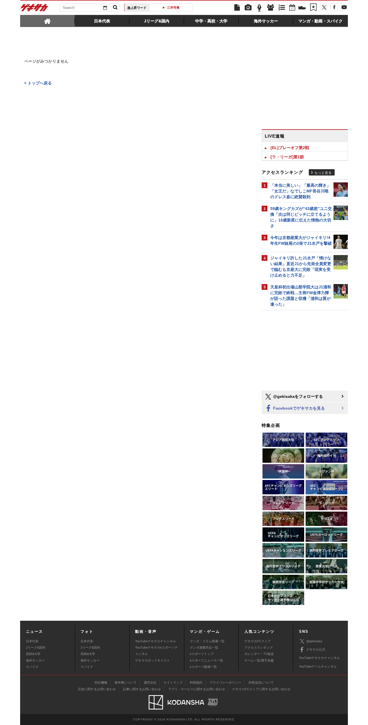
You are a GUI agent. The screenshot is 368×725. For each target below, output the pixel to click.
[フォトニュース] (248, 7)
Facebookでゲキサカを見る (298, 408)
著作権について (125, 682)
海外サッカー (35, 660)
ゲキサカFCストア (257, 641)
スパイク (32, 666)
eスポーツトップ (202, 653)
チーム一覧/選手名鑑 (259, 660)
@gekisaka (314, 641)
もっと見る (323, 172)
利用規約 (196, 682)
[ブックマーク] (313, 7)
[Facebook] (334, 7)
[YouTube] (344, 7)
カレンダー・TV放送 (259, 653)
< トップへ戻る (38, 83)
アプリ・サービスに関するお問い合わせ (196, 689)
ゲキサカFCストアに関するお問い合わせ (261, 689)
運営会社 (150, 682)
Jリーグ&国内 (35, 647)
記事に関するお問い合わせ (142, 689)
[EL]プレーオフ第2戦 (290, 147)
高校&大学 (33, 653)
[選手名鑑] (270, 7)
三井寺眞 (173, 7)
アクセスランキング (258, 647)
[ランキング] (281, 7)
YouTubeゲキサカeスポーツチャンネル (156, 650)
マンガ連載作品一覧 (204, 647)
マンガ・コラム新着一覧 (207, 641)
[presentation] (47, 20)
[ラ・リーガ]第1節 (287, 157)
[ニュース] (237, 7)
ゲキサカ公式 (315, 649)
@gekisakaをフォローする (297, 396)
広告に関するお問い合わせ (97, 689)
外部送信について (261, 682)
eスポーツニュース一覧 (206, 660)
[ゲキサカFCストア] (302, 8)
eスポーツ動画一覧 (203, 666)
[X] (324, 7)
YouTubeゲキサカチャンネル (155, 641)
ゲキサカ (34, 9)
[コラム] (259, 7)
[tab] (47, 20)
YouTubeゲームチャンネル (318, 666)
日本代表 (32, 641)
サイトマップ (173, 682)
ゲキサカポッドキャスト (152, 660)
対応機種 (101, 682)
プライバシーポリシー (225, 682)
